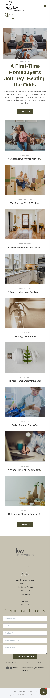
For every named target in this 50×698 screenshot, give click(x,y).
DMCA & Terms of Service (27, 695)
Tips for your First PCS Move (25, 203)
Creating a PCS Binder (25, 336)
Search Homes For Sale (25, 580)
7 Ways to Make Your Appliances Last (27, 292)
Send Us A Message (25, 657)
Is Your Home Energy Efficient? (25, 380)
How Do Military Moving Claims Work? (28, 469)
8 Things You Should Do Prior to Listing (27, 247)
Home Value (25, 583)
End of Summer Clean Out (25, 425)
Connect (25, 597)
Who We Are (25, 594)
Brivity (23, 691)
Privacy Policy (25, 604)
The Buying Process (25, 587)
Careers (25, 601)
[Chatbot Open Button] (43, 691)
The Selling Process (25, 590)
